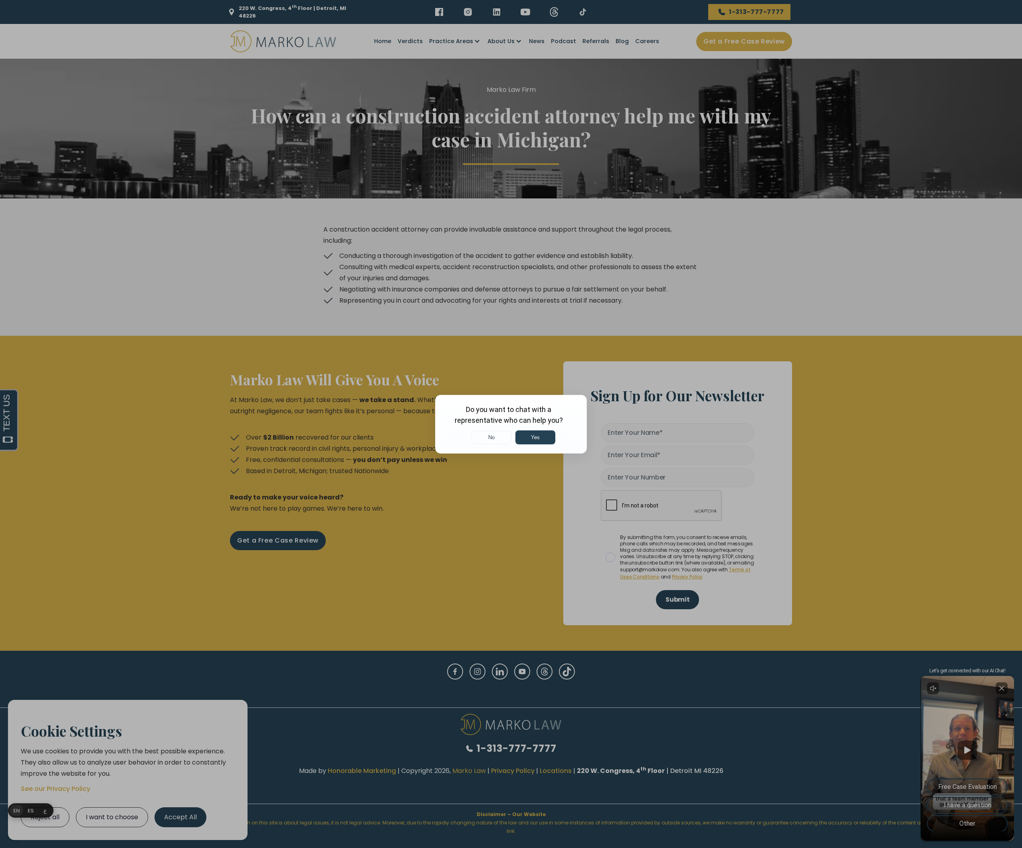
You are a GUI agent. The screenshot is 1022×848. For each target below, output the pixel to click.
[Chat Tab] (511, 424)
